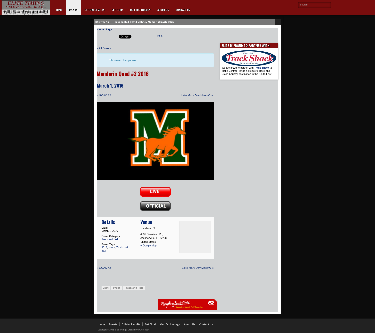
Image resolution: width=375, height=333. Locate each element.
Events (73, 10)
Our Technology (140, 10)
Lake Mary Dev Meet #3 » (197, 95)
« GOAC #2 (104, 95)
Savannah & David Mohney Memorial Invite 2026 (144, 22)
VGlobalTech (143, 329)
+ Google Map (148, 245)
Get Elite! (117, 10)
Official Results (94, 10)
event (112, 247)
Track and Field (110, 239)
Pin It (159, 35)
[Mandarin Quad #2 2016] (155, 178)
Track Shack (262, 67)
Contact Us (183, 10)
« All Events (104, 48)
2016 (104, 247)
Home (58, 10)
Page (109, 29)
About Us (163, 10)
